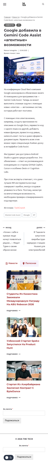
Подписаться (12, 420)
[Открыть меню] (5, 4)
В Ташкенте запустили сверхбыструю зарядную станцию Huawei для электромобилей (36, 238)
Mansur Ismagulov (10, 50)
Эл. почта (8, 409)
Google (27, 215)
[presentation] (24, 280)
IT (19, 25)
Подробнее (13, 310)
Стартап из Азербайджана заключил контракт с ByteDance (23, 388)
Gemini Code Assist (12, 215)
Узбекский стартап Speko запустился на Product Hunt (23, 344)
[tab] (11, 263)
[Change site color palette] (9, 457)
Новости (15, 17)
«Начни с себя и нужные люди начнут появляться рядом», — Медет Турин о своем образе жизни (12, 238)
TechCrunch (19, 207)
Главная (7, 17)
